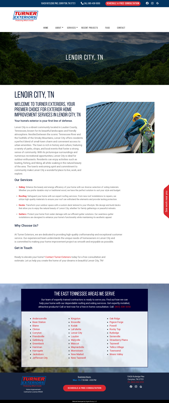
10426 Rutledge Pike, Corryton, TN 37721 (58, 3)
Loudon (75, 336)
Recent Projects (89, 28)
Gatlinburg (37, 340)
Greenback (38, 343)
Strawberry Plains (119, 340)
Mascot (75, 343)
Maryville (75, 340)
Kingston (75, 318)
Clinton (36, 329)
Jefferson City (40, 357)
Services (71, 28)
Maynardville (77, 347)
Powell (113, 325)
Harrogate (37, 350)
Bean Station (39, 322)
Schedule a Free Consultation (123, 3)
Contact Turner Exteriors (58, 257)
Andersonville (39, 318)
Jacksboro (38, 354)
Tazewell (114, 343)
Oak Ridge (115, 318)
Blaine (35, 325)
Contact (121, 28)
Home (45, 28)
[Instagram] (152, 3)
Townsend (115, 350)
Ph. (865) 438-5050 (136, 382)
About (58, 28)
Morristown (77, 350)
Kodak (74, 325)
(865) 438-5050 (123, 306)
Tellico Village (117, 347)
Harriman (37, 347)
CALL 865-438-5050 (91, 3)
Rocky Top (115, 329)
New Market (77, 354)
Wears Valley (116, 354)
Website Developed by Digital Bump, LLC (84, 401)
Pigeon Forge (116, 322)
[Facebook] (147, 3)
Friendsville (38, 336)
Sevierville (115, 336)
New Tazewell (78, 357)
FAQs (107, 28)
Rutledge (114, 332)
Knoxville (75, 322)
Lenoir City (76, 332)
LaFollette (76, 329)
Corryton (37, 332)
